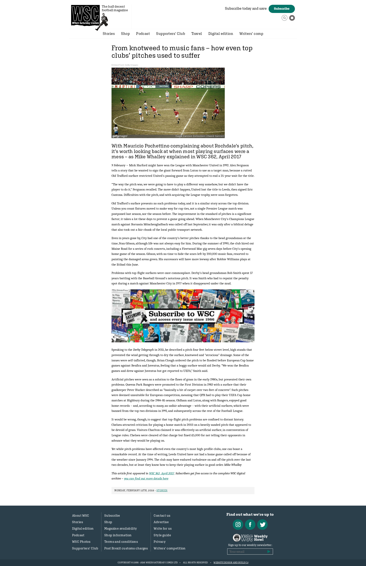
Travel (196, 33)
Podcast (143, 33)
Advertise (161, 522)
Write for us (163, 528)
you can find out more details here (146, 478)
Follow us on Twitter (262, 524)
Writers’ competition (170, 548)
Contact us (162, 515)
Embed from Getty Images (125, 65)
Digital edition (220, 33)
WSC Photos (81, 542)
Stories (109, 33)
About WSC (80, 515)
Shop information (118, 535)
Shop (125, 33)
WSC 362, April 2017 (161, 473)
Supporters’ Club (170, 33)
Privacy (160, 542)
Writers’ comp (251, 33)
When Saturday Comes (85, 15)
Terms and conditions (121, 542)
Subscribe (282, 8)
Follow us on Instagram (238, 524)
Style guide (162, 535)
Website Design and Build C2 (231, 562)
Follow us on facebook (250, 524)
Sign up (268, 551)
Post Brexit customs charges (126, 548)
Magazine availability (120, 528)
